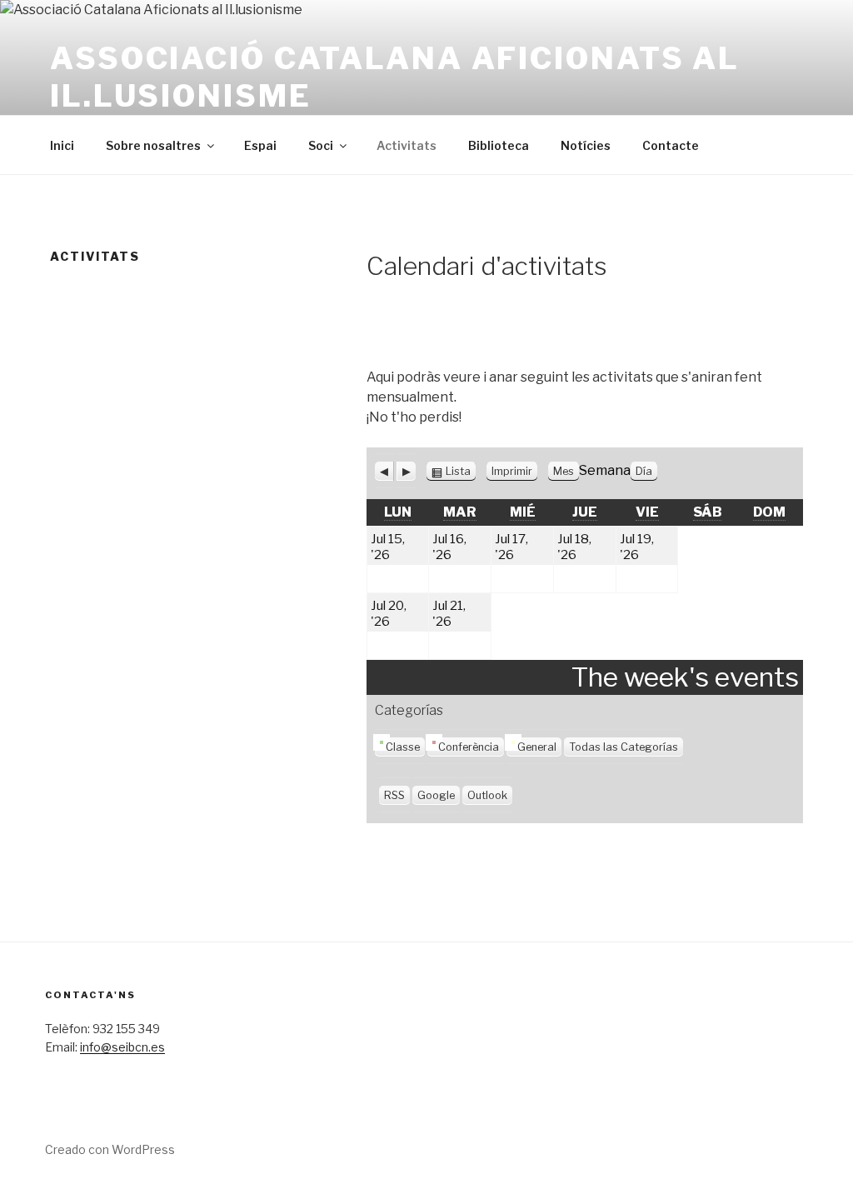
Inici (62, 145)
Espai (260, 145)
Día (644, 471)
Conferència (468, 747)
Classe (403, 747)
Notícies (586, 145)
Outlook (487, 795)
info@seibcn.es (122, 1047)
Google (436, 795)
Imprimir (514, 471)
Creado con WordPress (110, 1149)
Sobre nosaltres (153, 145)
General (536, 747)
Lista (458, 471)
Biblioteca (498, 145)
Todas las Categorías (623, 747)
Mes (563, 471)
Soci (320, 145)
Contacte (670, 145)
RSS (394, 795)
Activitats (406, 145)
